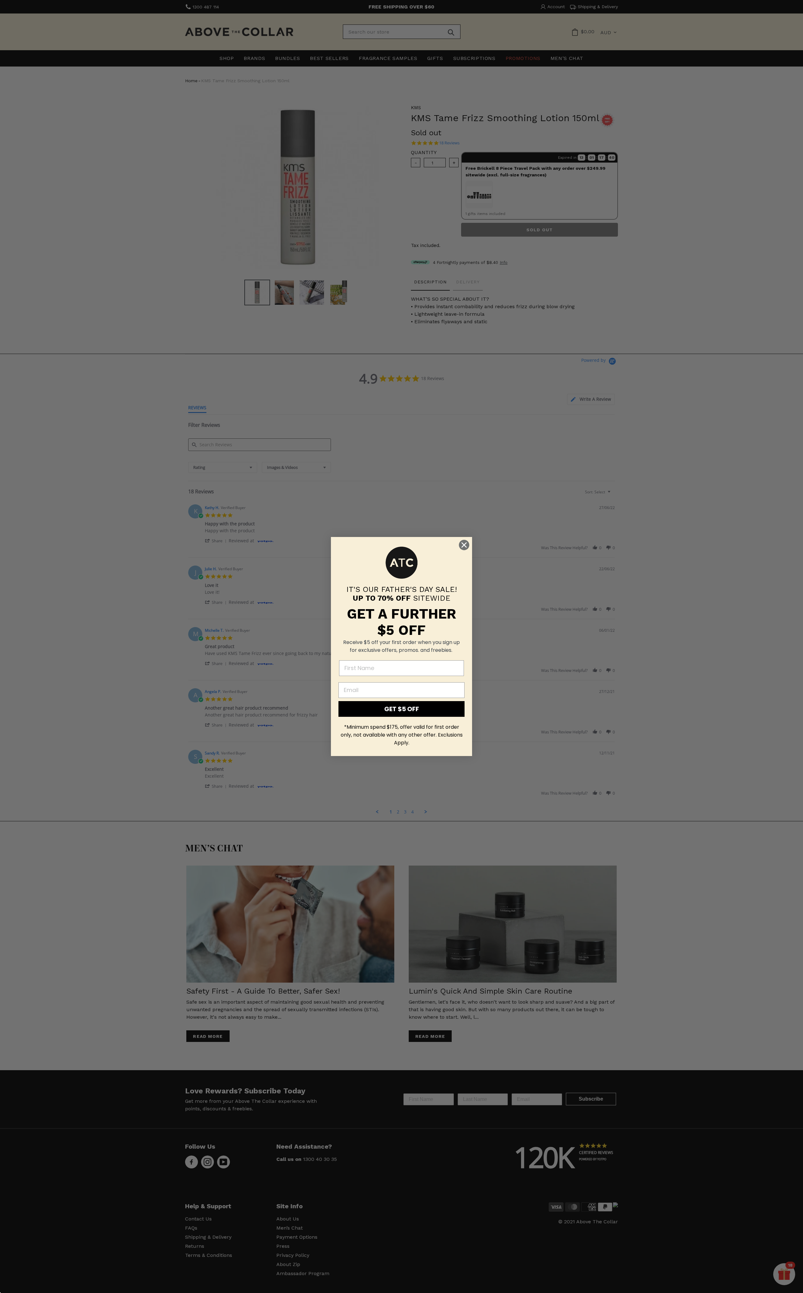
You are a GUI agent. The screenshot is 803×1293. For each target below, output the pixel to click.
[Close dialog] (464, 544)
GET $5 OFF (401, 709)
